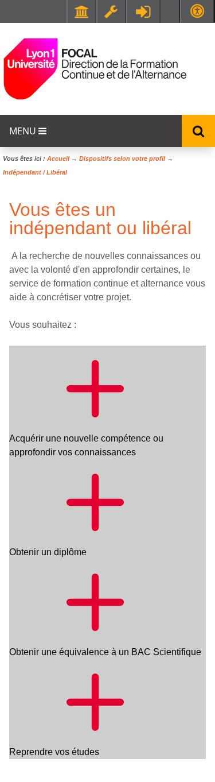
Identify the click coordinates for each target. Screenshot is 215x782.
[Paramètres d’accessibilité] (197, 11)
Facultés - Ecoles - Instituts (81, 11)
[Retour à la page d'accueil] (60, 69)
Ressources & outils (111, 11)
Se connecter (143, 11)
